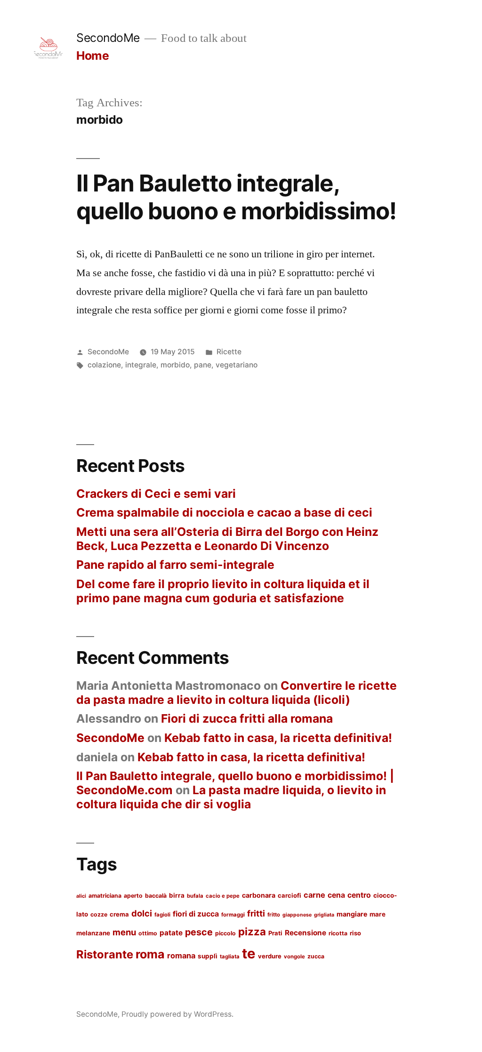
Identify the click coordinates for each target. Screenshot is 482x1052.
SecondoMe (108, 38)
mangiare (352, 914)
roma (150, 954)
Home (92, 55)
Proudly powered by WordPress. (177, 1014)
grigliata (324, 915)
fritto (273, 914)
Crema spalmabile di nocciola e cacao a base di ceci (224, 512)
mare (378, 914)
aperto (133, 895)
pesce (199, 932)
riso (355, 933)
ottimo (147, 933)
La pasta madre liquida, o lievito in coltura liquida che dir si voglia (231, 797)
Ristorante (104, 954)
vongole (294, 956)
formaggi (233, 914)
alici (81, 896)
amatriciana (104, 895)
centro (359, 895)
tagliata (230, 956)
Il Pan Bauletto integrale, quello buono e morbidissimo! (236, 197)
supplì (207, 956)
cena (336, 895)
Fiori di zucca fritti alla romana (247, 718)
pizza (252, 931)
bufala (195, 896)
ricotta (338, 933)
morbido (175, 364)
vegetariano (236, 364)
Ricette (229, 351)
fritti (256, 913)
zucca (315, 956)
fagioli (162, 914)
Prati (275, 933)
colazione (104, 364)
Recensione (305, 932)
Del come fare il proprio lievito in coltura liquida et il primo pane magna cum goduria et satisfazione (223, 591)
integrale (140, 364)
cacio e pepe (223, 896)
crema (119, 914)
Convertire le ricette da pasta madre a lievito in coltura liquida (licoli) (236, 692)
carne (314, 895)
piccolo (225, 933)
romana (181, 955)
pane (202, 364)
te (249, 953)
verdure (269, 956)
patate (171, 932)
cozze (98, 914)
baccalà (156, 895)
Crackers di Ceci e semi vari (156, 493)
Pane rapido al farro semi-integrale (175, 565)
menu (124, 932)
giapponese (297, 915)
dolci (141, 913)
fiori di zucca (196, 913)
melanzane (93, 933)
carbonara (258, 895)
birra (177, 895)
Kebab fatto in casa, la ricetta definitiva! (278, 738)
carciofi (289, 895)
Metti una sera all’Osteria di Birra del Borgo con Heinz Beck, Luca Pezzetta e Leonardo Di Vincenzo (227, 539)
